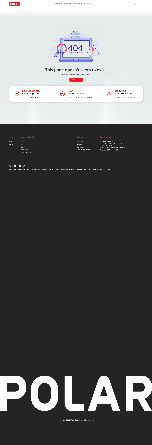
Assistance (80, 144)
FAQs (22, 144)
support (87, 4)
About (23, 142)
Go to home (76, 80)
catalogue (78, 4)
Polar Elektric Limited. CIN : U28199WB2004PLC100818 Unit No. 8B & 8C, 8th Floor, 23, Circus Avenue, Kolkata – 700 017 (113, 144)
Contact (80, 147)
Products (12, 142)
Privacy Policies (25, 150)
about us (58, 4)
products (68, 4)
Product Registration (84, 150)
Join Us (23, 147)
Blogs (11, 144)
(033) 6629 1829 (112, 150)
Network (80, 142)
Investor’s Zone (26, 152)
